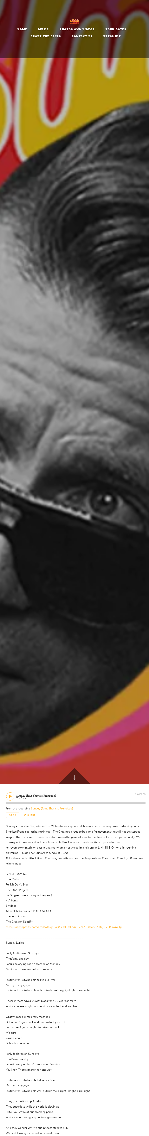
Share (31, 815)
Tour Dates (116, 29)
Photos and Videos (77, 29)
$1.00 (12, 815)
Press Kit (112, 36)
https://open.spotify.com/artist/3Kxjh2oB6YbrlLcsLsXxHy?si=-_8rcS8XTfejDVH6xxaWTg (64, 926)
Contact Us (82, 36)
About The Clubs (46, 36)
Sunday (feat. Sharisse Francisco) (52, 808)
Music (43, 29)
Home (22, 29)
